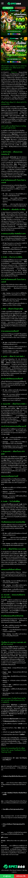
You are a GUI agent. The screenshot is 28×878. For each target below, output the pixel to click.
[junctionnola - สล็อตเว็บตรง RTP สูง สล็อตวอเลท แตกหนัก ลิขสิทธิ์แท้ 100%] (14, 3)
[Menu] (2, 3)
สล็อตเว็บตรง (14, 72)
